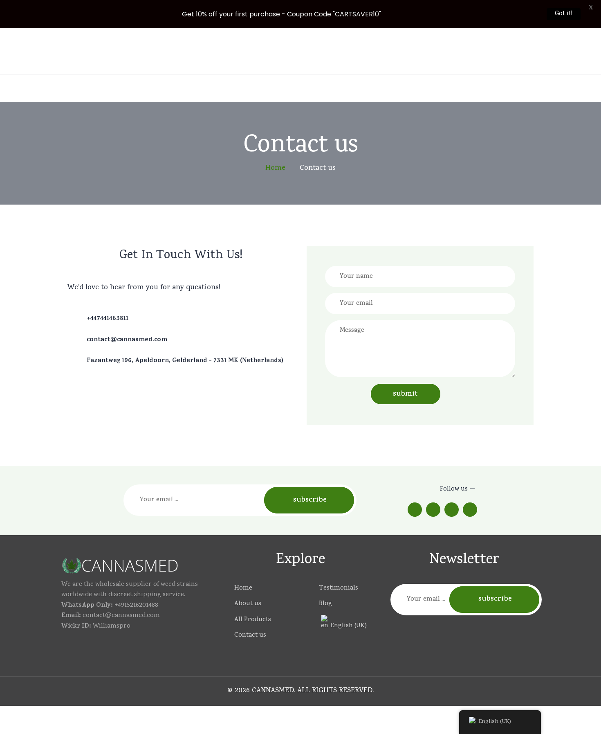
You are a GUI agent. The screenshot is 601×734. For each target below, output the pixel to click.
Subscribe (310, 500)
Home (243, 588)
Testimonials (338, 588)
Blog (325, 604)
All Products (252, 620)
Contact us (250, 635)
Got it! (563, 14)
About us (247, 604)
